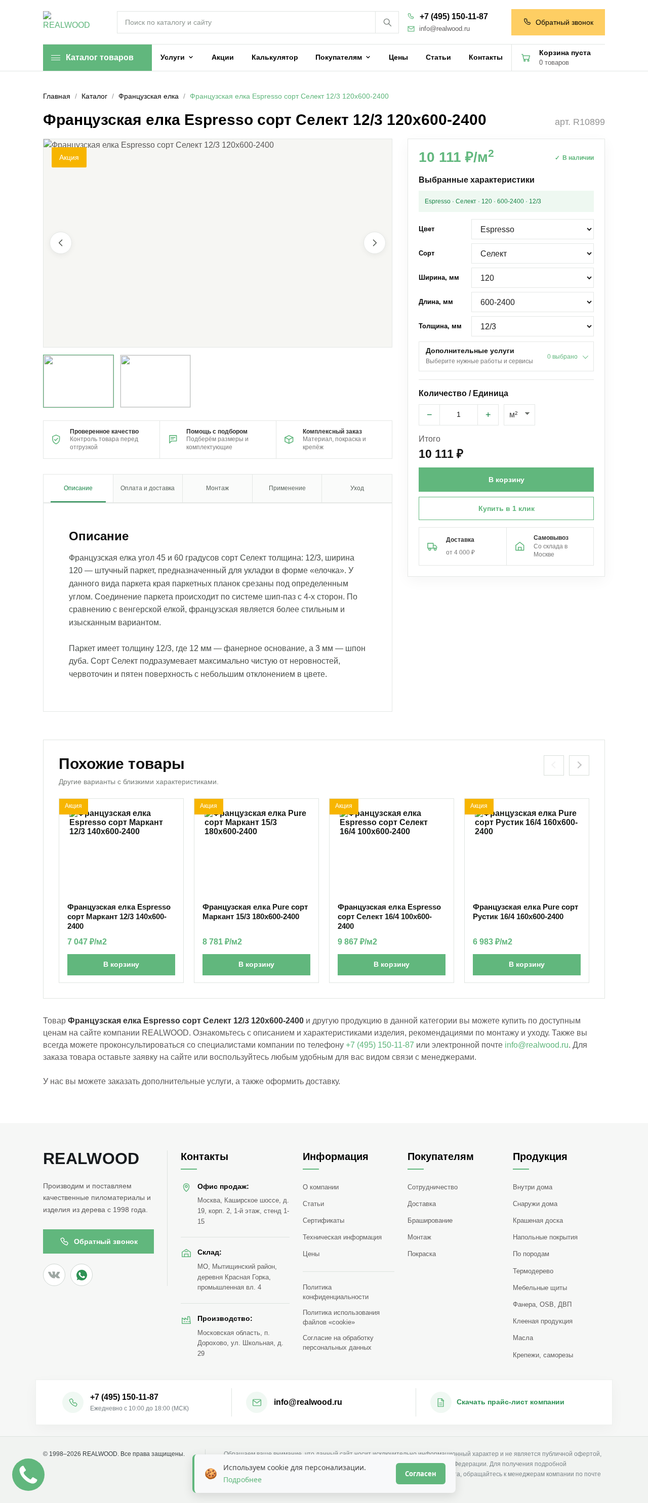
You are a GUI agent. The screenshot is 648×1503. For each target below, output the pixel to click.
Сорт (426, 253)
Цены (311, 1254)
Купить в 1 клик (506, 508)
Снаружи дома (535, 1204)
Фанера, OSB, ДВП (542, 1304)
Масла (523, 1338)
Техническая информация (342, 1237)
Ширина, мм (439, 277)
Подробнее (242, 1479)
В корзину (121, 964)
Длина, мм (436, 302)
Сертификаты (323, 1220)
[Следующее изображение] (374, 243)
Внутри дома (532, 1187)
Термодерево (533, 1271)
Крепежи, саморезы (543, 1355)
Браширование (430, 1220)
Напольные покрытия (545, 1237)
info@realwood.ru (444, 28)
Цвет (426, 229)
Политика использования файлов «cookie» (341, 1317)
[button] (218, 243)
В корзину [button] (506, 480)
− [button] (429, 415)
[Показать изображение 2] (155, 381)
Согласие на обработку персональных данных (338, 1342)
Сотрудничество (433, 1187)
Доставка (422, 1204)
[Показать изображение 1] (78, 381)
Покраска (422, 1254)
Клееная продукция (543, 1321)
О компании (321, 1187)
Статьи (313, 1204)
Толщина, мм (440, 326)
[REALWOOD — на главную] (69, 22)
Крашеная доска (538, 1220)
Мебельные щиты (540, 1288)
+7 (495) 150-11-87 (454, 16)
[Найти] (386, 22)
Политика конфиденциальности (336, 1292)
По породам (531, 1254)
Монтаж (419, 1237)
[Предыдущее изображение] (61, 243)
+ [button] (488, 415)
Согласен (420, 1473)
